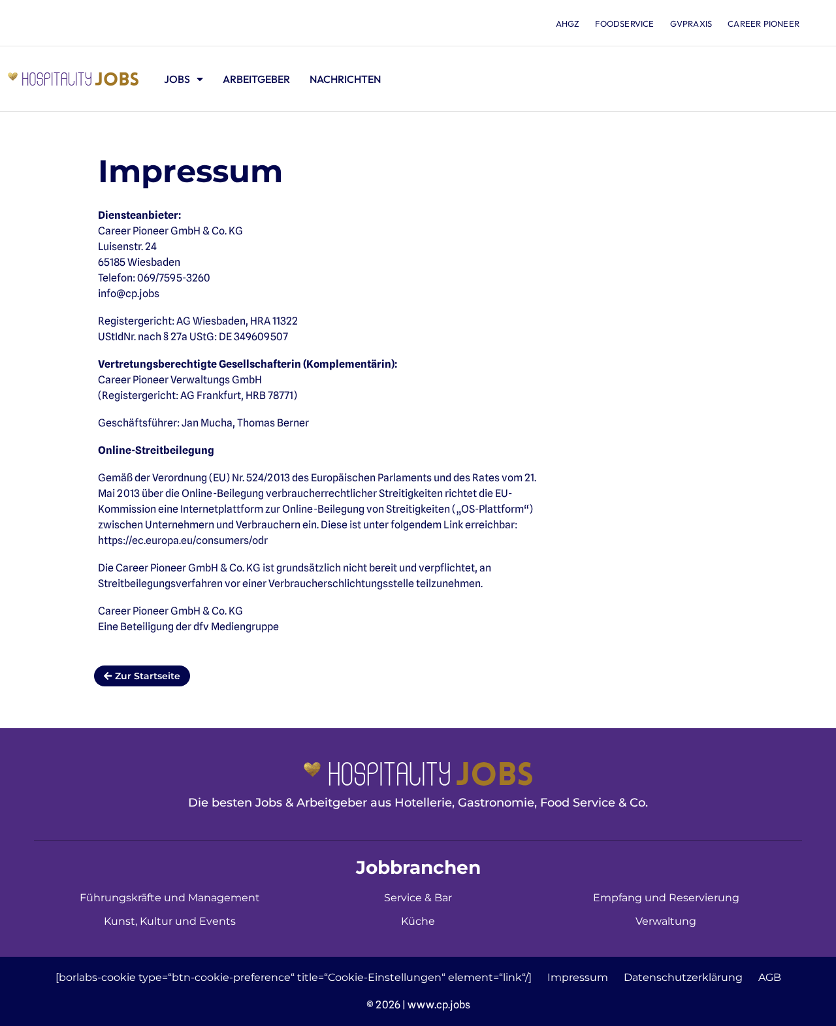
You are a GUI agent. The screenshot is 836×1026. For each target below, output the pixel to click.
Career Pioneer (763, 23)
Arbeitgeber (256, 79)
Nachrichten (345, 79)
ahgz (568, 23)
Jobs (177, 79)
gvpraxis (691, 23)
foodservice (624, 23)
